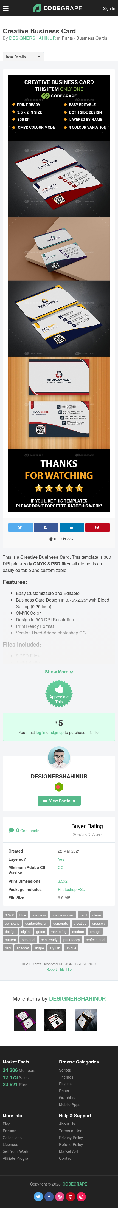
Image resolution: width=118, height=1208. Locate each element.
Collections (12, 1137)
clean (96, 915)
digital (25, 931)
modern (78, 931)
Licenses (10, 1144)
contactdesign (36, 923)
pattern (10, 939)
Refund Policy (71, 1144)
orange (95, 931)
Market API (68, 1151)
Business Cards (91, 38)
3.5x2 (63, 881)
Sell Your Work (15, 1151)
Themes (66, 1077)
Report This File (59, 969)
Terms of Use (70, 1130)
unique (71, 947)
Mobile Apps (69, 1104)
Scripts (65, 1070)
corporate (60, 923)
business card (63, 915)
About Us (67, 1124)
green (40, 931)
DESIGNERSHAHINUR (32, 38)
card (83, 915)
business (39, 915)
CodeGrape (75, 1184)
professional (95, 939)
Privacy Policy (71, 1137)
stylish (55, 947)
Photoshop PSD (71, 889)
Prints (67, 38)
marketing (58, 931)
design (10, 931)
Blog (6, 1124)
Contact (65, 1158)
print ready (49, 939)
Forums (9, 1130)
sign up (57, 732)
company (12, 923)
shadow (22, 947)
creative (80, 923)
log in (40, 732)
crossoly (99, 923)
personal (28, 939)
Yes (61, 859)
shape (39, 947)
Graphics (67, 1097)
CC (60, 867)
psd (8, 947)
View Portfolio (61, 800)
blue (22, 915)
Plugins (65, 1083)
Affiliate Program (17, 1158)
